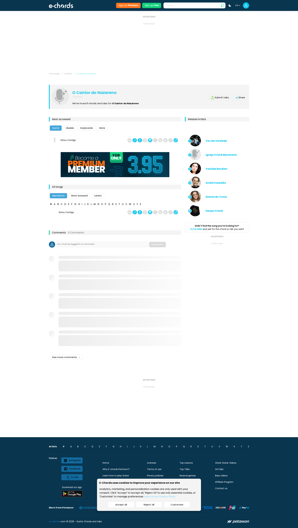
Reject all (149, 504)
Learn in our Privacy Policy (160, 496)
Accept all (121, 504)
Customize (177, 504)
